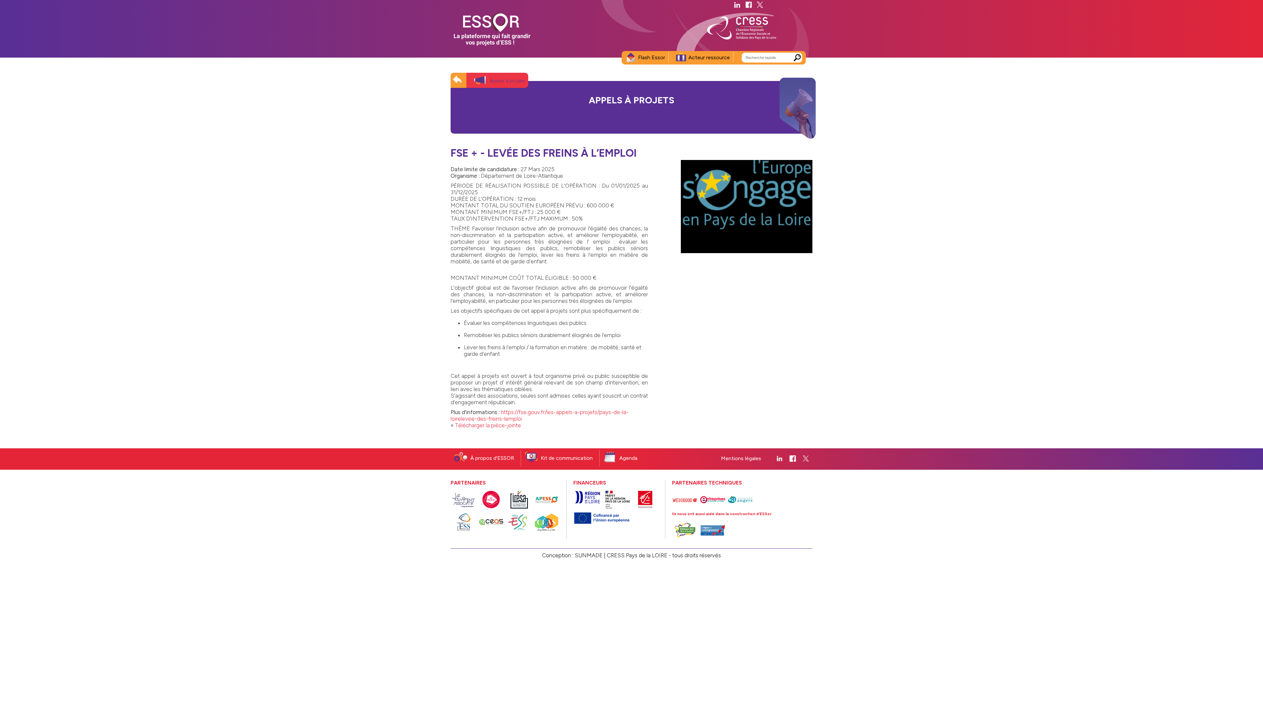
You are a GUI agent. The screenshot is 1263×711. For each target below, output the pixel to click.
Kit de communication (567, 458)
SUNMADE (589, 555)
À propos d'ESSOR (492, 458)
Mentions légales (741, 458)
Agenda (628, 458)
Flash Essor (651, 57)
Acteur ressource (709, 57)
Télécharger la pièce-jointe (488, 425)
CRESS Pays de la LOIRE (637, 555)
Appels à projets (507, 81)
